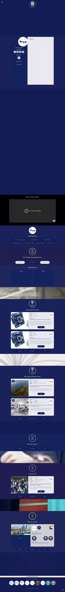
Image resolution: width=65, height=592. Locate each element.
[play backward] (10, 583)
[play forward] (55, 583)
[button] (19, 57)
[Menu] (2, 2)
